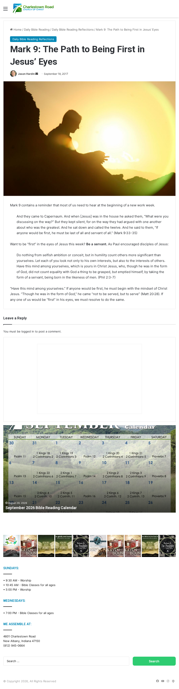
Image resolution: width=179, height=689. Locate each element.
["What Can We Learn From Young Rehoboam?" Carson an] (115, 546)
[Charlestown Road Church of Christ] (33, 8)
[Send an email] (36, 73)
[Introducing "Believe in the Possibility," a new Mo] (167, 546)
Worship (25, 580)
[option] (89, 469)
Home (17, 29)
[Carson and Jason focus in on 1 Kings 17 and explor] (29, 546)
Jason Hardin (26, 73)
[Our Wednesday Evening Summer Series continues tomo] (150, 546)
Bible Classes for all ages (38, 585)
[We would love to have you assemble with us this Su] (11, 546)
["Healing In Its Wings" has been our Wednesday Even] (46, 546)
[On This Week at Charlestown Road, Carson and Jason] (133, 546)
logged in (27, 331)
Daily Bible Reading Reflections (73, 29)
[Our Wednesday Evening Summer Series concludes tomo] (63, 546)
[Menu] (5, 10)
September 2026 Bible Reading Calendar (41, 507)
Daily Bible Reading (37, 29)
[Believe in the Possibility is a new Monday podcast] (81, 546)
